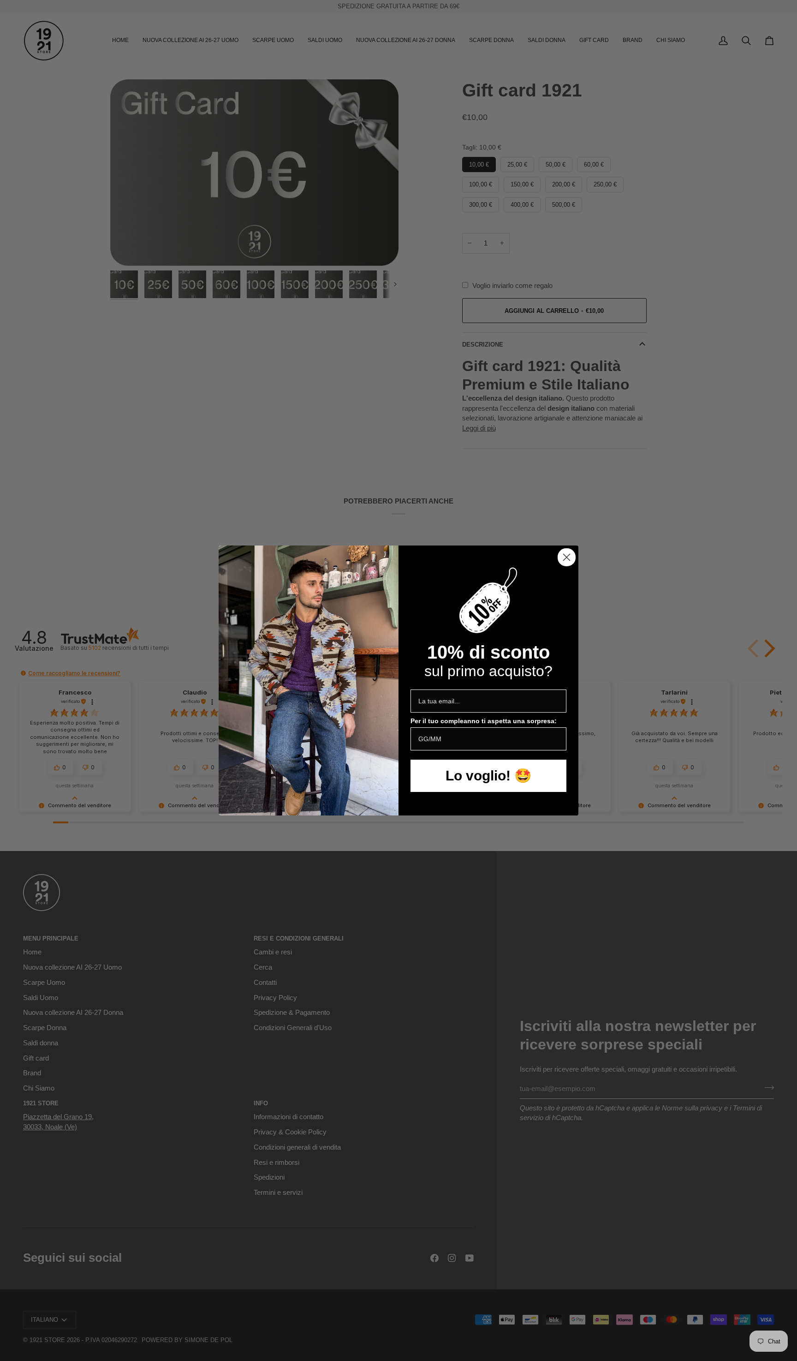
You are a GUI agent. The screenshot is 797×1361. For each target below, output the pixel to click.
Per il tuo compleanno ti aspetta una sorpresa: (483, 721)
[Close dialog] (567, 557)
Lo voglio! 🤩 (488, 775)
